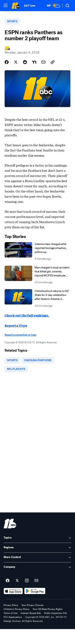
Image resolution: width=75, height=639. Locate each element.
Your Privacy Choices (32, 605)
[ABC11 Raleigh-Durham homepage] (15, 5)
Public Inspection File (55, 613)
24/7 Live (29, 6)
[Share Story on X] (15, 62)
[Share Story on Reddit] (25, 62)
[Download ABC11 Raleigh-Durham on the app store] (13, 591)
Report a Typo (16, 325)
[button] (5, 5)
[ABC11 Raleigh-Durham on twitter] (17, 581)
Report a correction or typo (20, 335)
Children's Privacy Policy (16, 609)
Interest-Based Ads (31, 613)
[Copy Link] (52, 62)
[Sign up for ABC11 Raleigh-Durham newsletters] (36, 581)
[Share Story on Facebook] (6, 62)
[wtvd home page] (10, 523)
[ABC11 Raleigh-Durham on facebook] (8, 581)
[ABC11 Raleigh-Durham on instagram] (27, 581)
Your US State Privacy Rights (48, 609)
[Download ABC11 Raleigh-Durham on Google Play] (34, 591)
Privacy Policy (11, 605)
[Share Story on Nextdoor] (34, 62)
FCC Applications (13, 617)
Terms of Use (10, 613)
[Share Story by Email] (43, 62)
